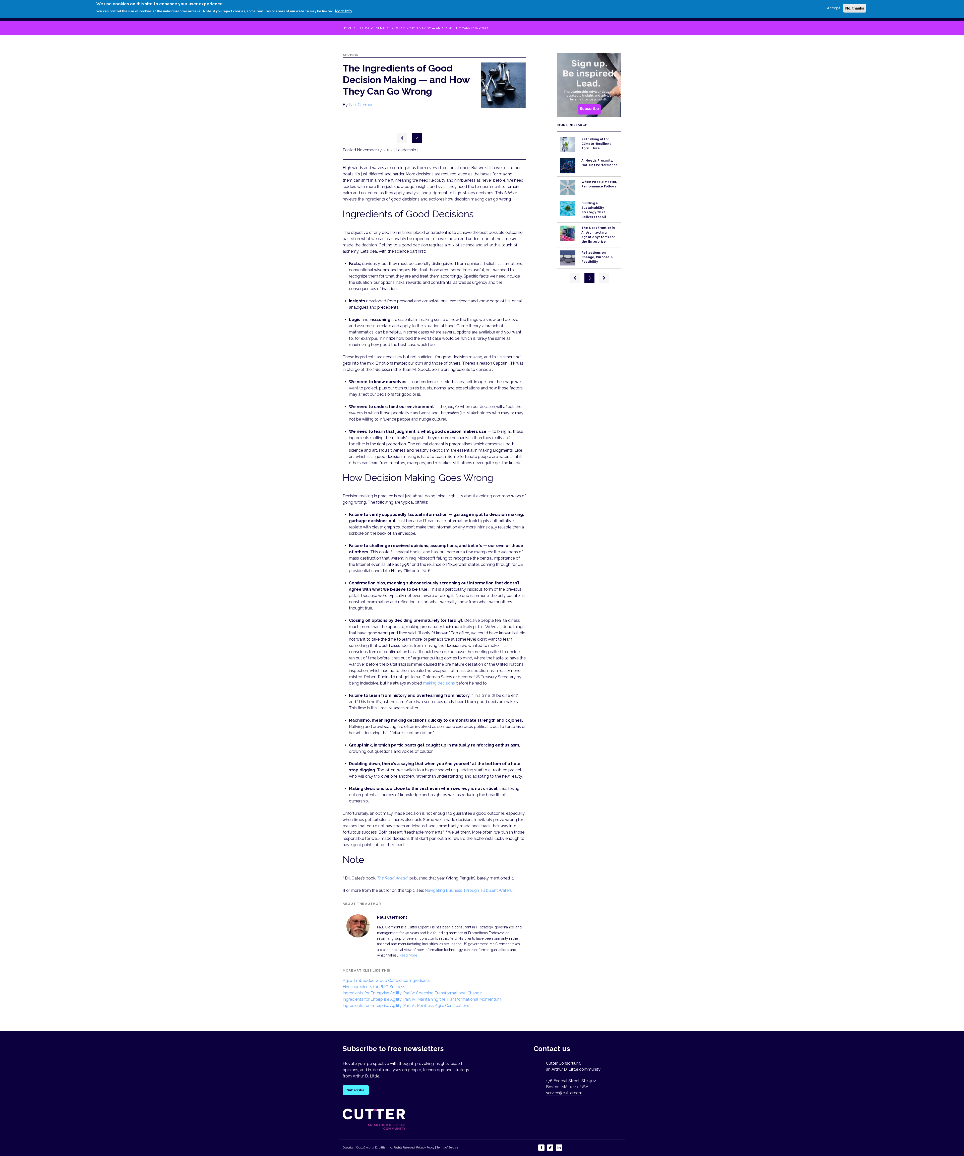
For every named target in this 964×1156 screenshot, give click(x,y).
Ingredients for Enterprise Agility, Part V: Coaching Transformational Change (412, 993)
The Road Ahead (392, 878)
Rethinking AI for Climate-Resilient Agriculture (596, 144)
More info (343, 11)
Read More (408, 955)
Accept (833, 8)
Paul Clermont (362, 104)
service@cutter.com (564, 1093)
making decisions (439, 683)
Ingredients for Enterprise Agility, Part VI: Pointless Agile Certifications (406, 1005)
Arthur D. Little (375, 1147)
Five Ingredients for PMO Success (374, 986)
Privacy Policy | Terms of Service (437, 1147)
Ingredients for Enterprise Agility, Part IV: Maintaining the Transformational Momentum (422, 999)
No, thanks (854, 8)
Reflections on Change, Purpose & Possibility (597, 257)
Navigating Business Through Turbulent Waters (468, 890)
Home (347, 28)
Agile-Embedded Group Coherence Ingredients (386, 980)
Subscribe (356, 1090)
